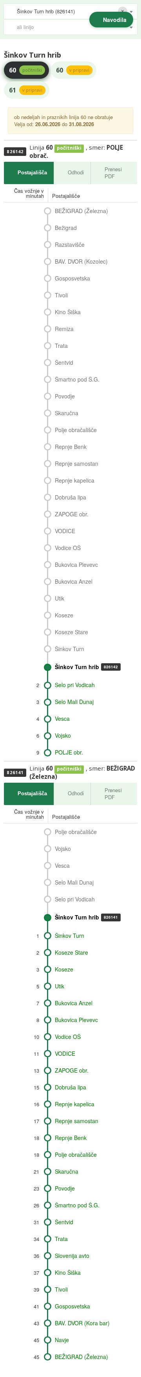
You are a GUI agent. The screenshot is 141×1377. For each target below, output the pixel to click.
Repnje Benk (71, 447)
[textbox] (74, 27)
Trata (61, 345)
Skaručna (66, 413)
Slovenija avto (72, 1255)
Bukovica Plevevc (76, 564)
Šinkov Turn (69, 649)
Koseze (64, 615)
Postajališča (32, 173)
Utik (59, 598)
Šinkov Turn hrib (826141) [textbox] (46, 11)
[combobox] (70, 11)
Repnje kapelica (74, 480)
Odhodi (76, 173)
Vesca (62, 718)
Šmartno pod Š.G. (77, 379)
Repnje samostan (76, 463)
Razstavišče (70, 244)
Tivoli (61, 295)
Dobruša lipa (70, 497)
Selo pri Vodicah (75, 685)
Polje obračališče (76, 430)
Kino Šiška (68, 312)
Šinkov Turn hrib (86, 667)
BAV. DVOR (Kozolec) (81, 261)
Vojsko (63, 735)
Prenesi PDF (113, 172)
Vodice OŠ (68, 548)
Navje (62, 1340)
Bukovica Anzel (73, 581)
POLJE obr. (69, 752)
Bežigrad (66, 228)
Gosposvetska (72, 278)
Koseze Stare (71, 632)
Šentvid (64, 362)
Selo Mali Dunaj (74, 702)
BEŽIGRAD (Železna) (81, 211)
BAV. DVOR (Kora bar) (82, 1323)
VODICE (65, 531)
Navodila (115, 20)
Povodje (65, 396)
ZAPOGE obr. (72, 514)
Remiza (64, 329)
